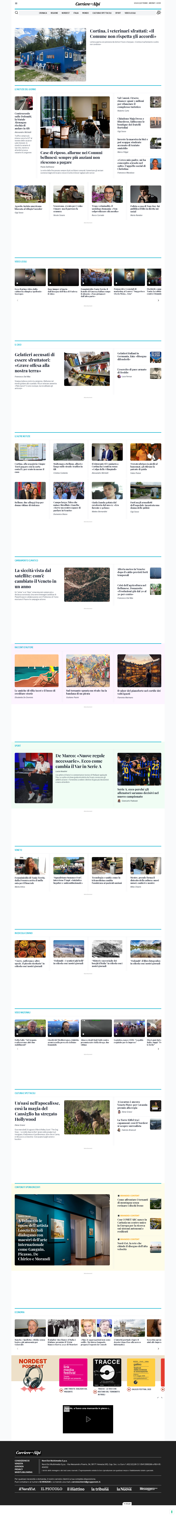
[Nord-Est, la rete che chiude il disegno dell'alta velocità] (155, 1247)
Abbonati (152, 3)
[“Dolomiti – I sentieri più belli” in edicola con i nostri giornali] (68, 949)
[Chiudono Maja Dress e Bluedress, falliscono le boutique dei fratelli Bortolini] (155, 122)
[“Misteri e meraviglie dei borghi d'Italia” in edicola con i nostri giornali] (107, 949)
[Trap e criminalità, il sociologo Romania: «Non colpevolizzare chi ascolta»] (107, 194)
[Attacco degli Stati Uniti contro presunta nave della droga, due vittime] (96, 1028)
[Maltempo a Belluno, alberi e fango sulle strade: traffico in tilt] (68, 452)
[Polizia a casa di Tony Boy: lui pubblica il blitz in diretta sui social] (145, 194)
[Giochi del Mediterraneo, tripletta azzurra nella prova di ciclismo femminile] (63, 1028)
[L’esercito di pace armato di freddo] (155, 373)
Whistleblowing (23, 1472)
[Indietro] (17, 300)
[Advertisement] (88, 20)
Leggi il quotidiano (141, 3)
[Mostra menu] (16, 3)
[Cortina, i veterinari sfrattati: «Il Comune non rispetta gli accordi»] (50, 54)
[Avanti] (158, 300)
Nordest (66, 13)
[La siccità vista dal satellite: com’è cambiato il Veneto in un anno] (87, 585)
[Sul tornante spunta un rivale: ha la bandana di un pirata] (88, 670)
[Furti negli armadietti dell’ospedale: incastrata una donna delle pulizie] (145, 490)
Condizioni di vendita (22, 1462)
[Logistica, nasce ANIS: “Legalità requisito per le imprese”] (129, 1028)
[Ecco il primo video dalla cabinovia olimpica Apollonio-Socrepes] (30, 277)
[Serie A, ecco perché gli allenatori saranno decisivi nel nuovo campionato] (139, 769)
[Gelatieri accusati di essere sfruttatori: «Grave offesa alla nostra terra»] (87, 369)
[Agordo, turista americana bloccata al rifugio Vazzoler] (30, 194)
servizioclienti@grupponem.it (86, 1482)
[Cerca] (16, 12)
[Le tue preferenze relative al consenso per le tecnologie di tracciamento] (172, 1512)
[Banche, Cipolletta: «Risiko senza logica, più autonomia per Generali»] (30, 1328)
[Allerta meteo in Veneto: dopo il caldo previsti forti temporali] (155, 573)
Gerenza (19, 1466)
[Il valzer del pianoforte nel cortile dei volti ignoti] (139, 670)
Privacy (19, 1469)
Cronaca (43, 13)
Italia (76, 13)
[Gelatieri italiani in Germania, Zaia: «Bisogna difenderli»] (155, 357)
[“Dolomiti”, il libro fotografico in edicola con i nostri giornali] (145, 949)
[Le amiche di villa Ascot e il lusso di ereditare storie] (37, 670)
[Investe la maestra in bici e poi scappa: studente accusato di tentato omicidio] (155, 143)
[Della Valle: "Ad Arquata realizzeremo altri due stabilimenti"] (30, 1028)
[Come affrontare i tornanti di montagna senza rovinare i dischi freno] (155, 1203)
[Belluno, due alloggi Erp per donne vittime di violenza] (30, 490)
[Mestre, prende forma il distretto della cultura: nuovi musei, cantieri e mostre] (145, 865)
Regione (54, 13)
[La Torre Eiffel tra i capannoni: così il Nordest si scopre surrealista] (155, 1124)
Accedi (158, 3)
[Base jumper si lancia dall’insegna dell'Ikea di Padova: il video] (63, 277)
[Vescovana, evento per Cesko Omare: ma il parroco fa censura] (68, 194)
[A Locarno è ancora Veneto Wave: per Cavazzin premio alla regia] (155, 1105)
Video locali (130, 13)
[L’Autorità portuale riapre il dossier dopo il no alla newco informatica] (129, 1328)
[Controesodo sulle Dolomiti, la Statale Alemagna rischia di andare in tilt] (24, 103)
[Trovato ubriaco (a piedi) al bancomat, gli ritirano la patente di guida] (145, 452)
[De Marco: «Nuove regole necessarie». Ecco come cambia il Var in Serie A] (34, 778)
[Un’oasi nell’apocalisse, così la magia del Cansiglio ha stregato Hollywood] (87, 1117)
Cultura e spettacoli (102, 13)
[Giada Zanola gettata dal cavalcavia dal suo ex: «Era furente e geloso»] (107, 490)
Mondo (85, 13)
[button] (88, 1419)
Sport (118, 13)
